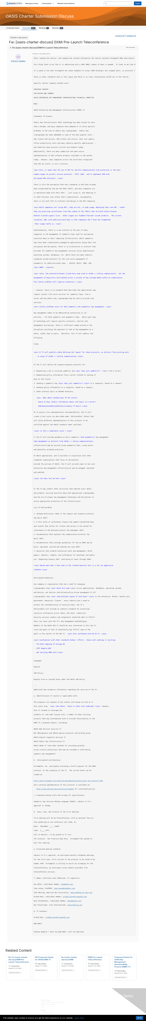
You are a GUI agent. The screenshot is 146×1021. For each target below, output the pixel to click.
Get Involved (78, 1000)
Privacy (109, 1002)
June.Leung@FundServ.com (64, 888)
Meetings (43, 28)
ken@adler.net (67, 884)
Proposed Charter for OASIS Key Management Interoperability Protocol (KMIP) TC (123, 962)
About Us (110, 1000)
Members (57, 28)
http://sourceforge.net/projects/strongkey (55, 789)
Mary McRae (42, 963)
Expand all (119, 36)
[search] (105, 3)
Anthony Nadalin (18, 61)
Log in (137, 3)
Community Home (12, 28)
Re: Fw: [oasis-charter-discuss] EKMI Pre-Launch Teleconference (18, 959)
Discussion (29, 28)
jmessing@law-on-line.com (81, 892)
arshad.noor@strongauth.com (75, 897)
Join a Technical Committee (84, 1007)
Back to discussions (19, 37)
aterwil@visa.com (75, 905)
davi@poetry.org (74, 901)
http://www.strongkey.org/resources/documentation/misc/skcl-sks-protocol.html (68, 781)
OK (140, 1018)
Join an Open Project (82, 1003)
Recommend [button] (130, 47)
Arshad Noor (15, 966)
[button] (48, 3)
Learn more (79, 1018)
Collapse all (131, 36)
